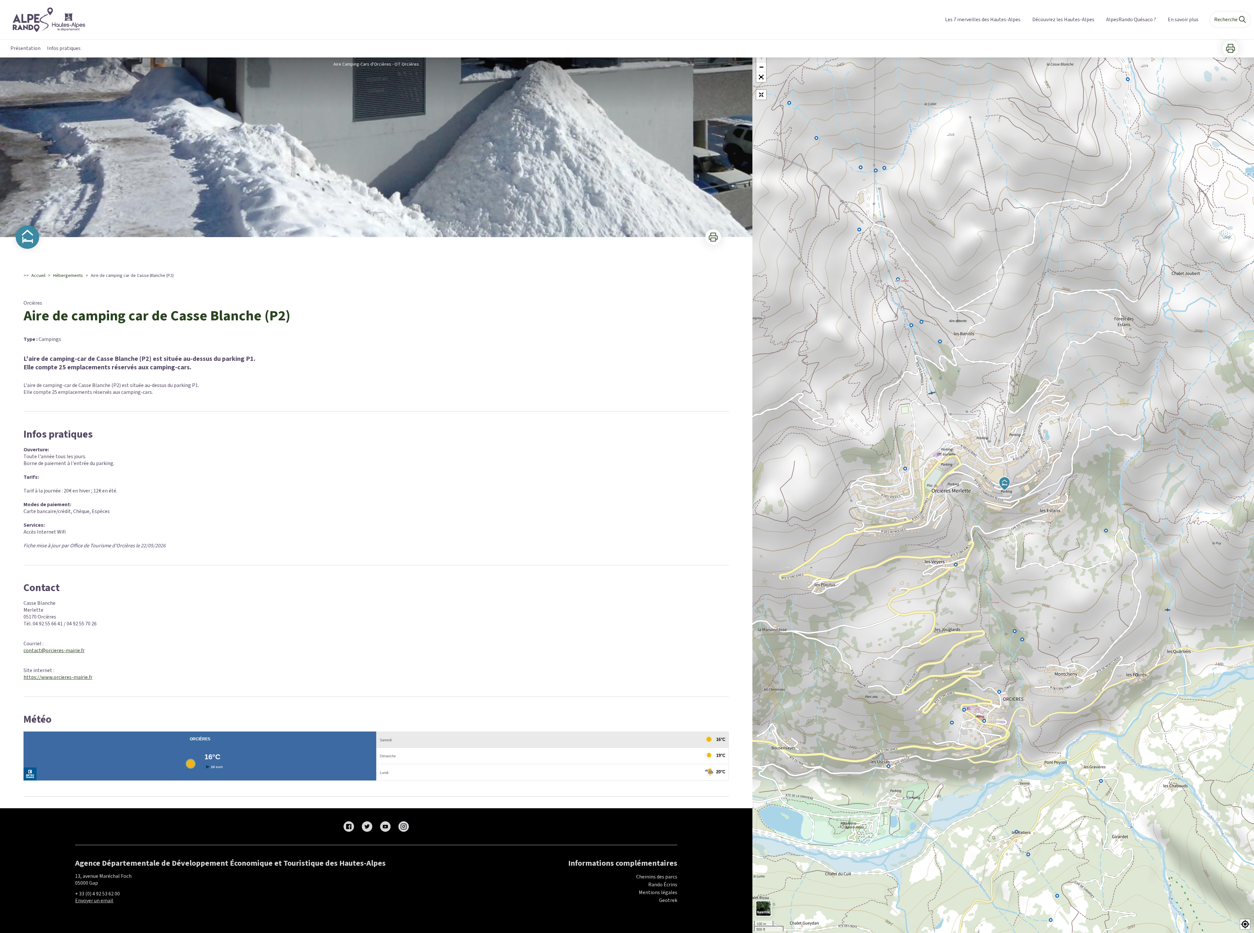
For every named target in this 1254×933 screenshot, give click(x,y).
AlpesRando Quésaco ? (1131, 19)
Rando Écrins (662, 884)
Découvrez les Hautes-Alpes (1063, 19)
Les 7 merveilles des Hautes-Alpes (983, 19)
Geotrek (668, 900)
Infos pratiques (64, 48)
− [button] (761, 67)
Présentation (25, 48)
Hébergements (68, 275)
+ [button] (761, 57)
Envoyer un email (94, 900)
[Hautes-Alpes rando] (45, 20)
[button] (761, 77)
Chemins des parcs (656, 876)
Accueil (38, 275)
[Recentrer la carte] (761, 95)
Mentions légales (658, 892)
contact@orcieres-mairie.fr (54, 650)
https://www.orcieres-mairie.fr (58, 677)
